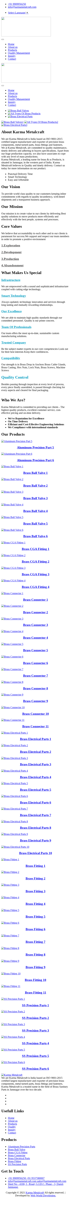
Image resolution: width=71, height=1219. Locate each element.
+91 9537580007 (36, 1178)
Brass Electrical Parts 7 (35, 815)
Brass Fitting (14, 1161)
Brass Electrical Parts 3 (35, 764)
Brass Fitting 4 (35, 904)
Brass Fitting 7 (35, 942)
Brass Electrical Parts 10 (35, 853)
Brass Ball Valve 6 (35, 536)
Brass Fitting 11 (35, 992)
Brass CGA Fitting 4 (35, 587)
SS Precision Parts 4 (35, 1043)
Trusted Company (13, 342)
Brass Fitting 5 (35, 916)
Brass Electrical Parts (19, 1158)
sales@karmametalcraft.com (51, 1181)
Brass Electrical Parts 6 (35, 802)
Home (11, 44)
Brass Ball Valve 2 (35, 485)
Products (12, 50)
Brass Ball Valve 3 (35, 498)
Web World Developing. (43, 1195)
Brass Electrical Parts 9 (35, 840)
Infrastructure (10, 280)
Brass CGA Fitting (17, 1152)
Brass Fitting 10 (35, 980)
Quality (12, 1126)
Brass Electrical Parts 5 (35, 789)
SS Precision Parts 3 (35, 1030)
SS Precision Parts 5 (35, 1056)
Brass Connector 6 (35, 663)
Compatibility (10, 358)
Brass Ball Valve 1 (35, 473)
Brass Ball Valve (16, 1149)
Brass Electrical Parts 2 (35, 751)
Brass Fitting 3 (35, 891)
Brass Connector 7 (35, 675)
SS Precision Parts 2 (35, 1018)
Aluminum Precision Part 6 (35, 460)
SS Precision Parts (17, 1164)
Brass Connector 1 (35, 599)
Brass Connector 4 (35, 637)
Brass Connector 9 (35, 701)
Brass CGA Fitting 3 (35, 574)
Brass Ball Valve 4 (35, 511)
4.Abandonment (12, 265)
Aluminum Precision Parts (21, 1146)
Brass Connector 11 (35, 726)
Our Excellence (11, 311)
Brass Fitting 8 (35, 954)
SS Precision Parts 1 (35, 1005)
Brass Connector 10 (35, 713)
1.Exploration (10, 245)
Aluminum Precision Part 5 (35, 447)
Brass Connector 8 (35, 688)
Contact (12, 58)
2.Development (11, 252)
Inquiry (12, 56)
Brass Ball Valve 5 (35, 523)
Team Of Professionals (16, 327)
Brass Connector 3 (35, 625)
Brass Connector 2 (35, 612)
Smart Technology (13, 295)
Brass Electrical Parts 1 (35, 739)
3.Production (10, 259)
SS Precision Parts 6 (35, 1068)
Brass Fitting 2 (35, 878)
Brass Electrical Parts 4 (35, 777)
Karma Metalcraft (35, 1192)
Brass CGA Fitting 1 (35, 549)
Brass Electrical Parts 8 (35, 827)
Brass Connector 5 (35, 650)
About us (13, 47)
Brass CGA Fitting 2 (35, 561)
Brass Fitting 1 (35, 866)
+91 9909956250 (17, 4)
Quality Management (19, 53)
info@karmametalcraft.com (22, 7)
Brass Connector (16, 1155)
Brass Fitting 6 (35, 929)
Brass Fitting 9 (35, 967)
